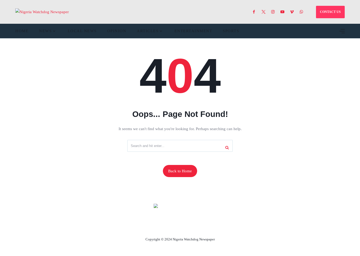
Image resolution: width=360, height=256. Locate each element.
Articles (147, 31)
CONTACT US (330, 12)
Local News (82, 31)
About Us (145, 227)
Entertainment (193, 31)
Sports (231, 31)
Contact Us (173, 227)
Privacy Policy (208, 227)
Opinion (117, 31)
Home (21, 31)
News (45, 31)
